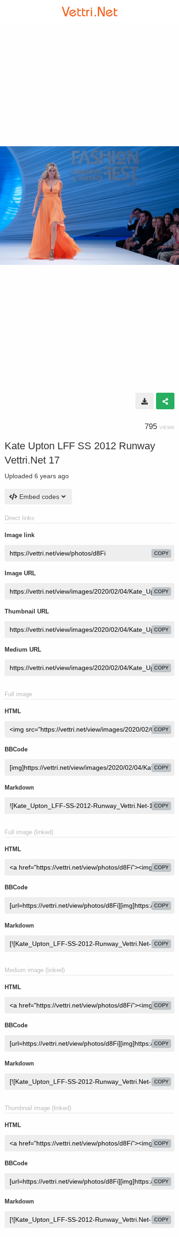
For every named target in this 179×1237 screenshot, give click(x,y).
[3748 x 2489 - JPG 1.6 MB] (144, 401)
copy (161, 553)
